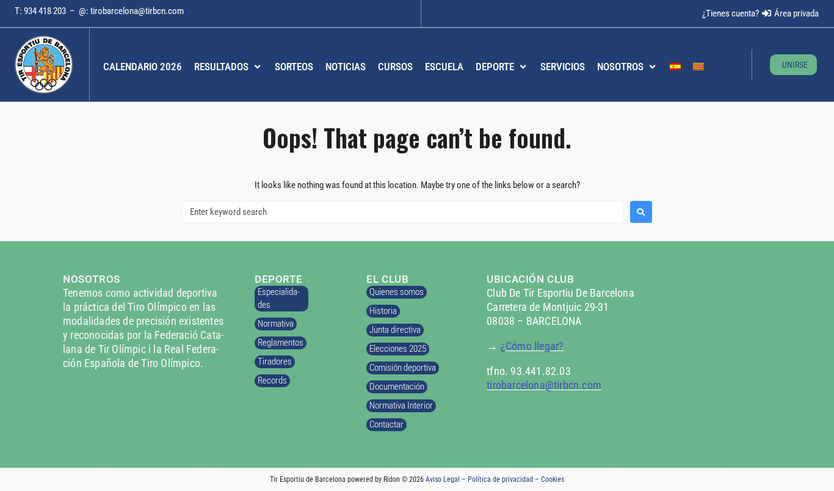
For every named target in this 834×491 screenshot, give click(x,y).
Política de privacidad (500, 479)
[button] (228, 67)
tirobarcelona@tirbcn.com (137, 10)
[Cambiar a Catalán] (698, 67)
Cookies (552, 479)
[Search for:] (403, 212)
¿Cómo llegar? (532, 346)
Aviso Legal (443, 479)
